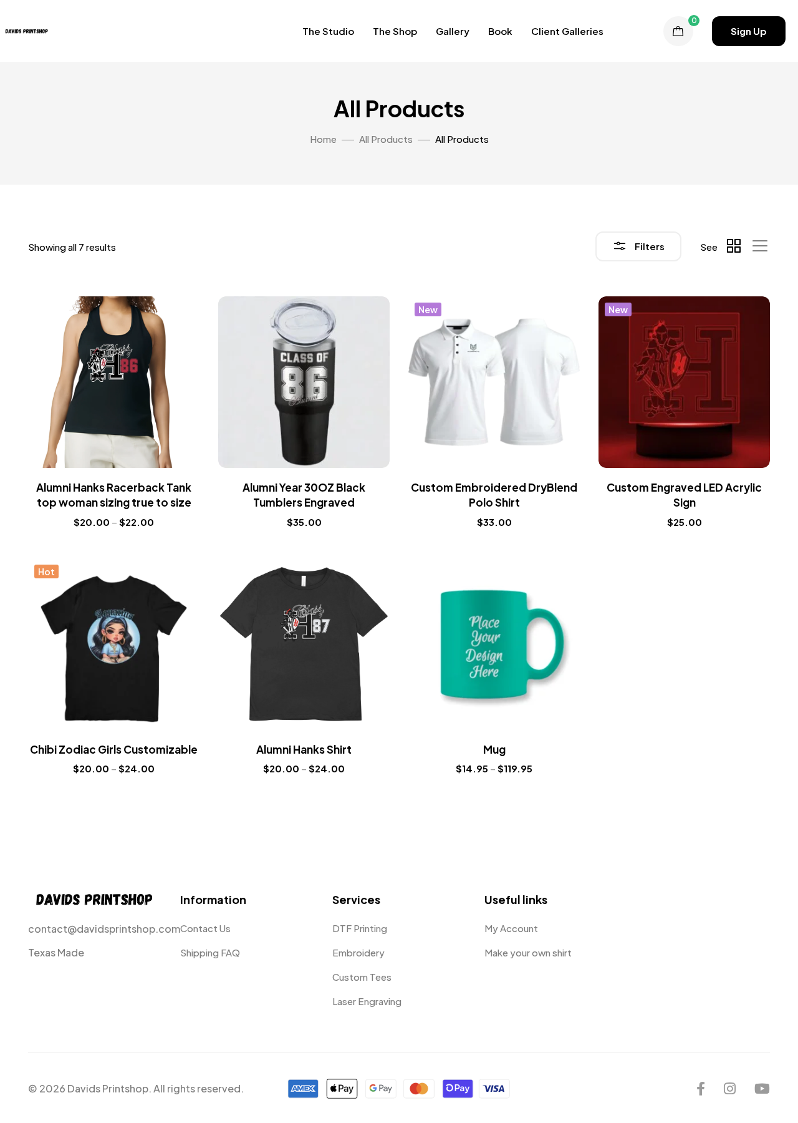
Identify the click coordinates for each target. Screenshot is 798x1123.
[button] (749, 31)
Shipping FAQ (210, 952)
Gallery (452, 31)
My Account (511, 928)
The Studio (328, 31)
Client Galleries (567, 31)
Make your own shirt (528, 952)
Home (323, 139)
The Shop (395, 31)
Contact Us (205, 928)
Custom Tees (362, 977)
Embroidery (358, 952)
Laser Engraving (366, 1001)
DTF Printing (359, 928)
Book (500, 31)
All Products (386, 139)
